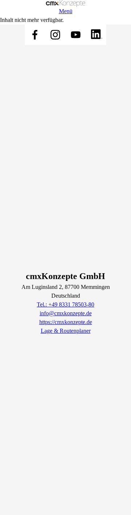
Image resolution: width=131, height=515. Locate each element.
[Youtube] (76, 34)
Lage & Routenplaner (66, 331)
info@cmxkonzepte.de (66, 313)
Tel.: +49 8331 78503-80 (65, 304)
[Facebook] (35, 34)
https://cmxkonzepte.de (65, 322)
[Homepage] (65, 3)
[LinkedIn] (96, 34)
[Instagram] (55, 34)
